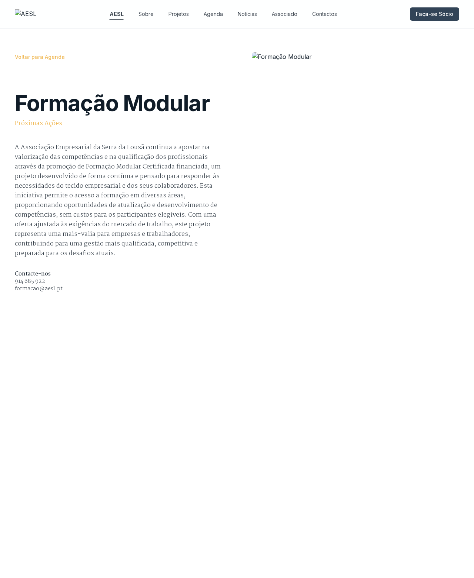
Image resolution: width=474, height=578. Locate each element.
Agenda (213, 14)
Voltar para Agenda (40, 57)
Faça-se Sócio (434, 14)
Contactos (324, 14)
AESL (117, 14)
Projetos (178, 14)
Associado (284, 14)
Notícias (247, 14)
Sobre (146, 14)
